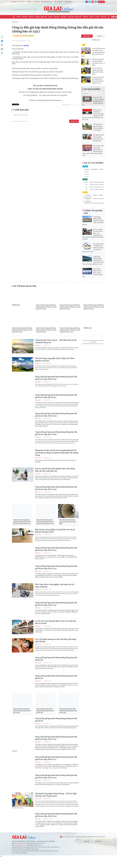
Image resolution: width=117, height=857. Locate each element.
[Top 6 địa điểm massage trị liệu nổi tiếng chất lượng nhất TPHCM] (22, 645)
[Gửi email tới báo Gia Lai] (95, 2)
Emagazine (59, 1)
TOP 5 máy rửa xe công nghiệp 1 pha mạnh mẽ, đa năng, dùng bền (54, 585)
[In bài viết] (2, 53)
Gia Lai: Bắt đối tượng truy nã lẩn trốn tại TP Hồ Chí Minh (97, 71)
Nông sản (85, 166)
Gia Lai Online (24, 837)
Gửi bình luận (74, 121)
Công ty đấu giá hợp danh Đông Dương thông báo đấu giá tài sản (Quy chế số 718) (56, 738)
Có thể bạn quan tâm (24, 286)
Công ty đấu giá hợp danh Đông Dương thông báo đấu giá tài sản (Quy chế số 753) (56, 549)
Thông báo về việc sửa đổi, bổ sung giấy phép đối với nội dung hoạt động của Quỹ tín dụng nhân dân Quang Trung (56, 452)
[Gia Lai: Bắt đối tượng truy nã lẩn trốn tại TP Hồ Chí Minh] (86, 70)
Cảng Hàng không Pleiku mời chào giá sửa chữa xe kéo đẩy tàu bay (93, 220)
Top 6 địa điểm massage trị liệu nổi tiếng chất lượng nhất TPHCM (55, 640)
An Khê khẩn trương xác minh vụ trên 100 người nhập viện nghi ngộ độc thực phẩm (93, 52)
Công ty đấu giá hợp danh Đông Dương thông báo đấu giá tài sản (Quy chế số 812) (70, 307)
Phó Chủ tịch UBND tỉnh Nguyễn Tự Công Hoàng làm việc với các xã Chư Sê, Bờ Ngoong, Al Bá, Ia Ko (93, 114)
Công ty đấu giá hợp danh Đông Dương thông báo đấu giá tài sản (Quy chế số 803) (46, 330)
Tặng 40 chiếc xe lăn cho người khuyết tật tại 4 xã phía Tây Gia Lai (93, 101)
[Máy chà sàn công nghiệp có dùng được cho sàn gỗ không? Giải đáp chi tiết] (22, 535)
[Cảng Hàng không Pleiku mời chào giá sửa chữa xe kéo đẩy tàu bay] (87, 219)
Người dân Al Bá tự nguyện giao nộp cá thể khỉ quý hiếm (98, 138)
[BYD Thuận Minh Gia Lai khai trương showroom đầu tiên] (87, 271)
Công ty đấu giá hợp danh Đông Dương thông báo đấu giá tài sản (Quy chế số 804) (22, 330)
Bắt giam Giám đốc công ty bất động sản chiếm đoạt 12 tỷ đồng (98, 62)
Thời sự (18, 16)
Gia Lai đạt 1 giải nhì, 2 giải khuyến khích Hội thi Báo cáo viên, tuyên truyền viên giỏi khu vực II (92, 150)
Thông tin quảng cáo (93, 211)
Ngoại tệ (85, 179)
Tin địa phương (92, 89)
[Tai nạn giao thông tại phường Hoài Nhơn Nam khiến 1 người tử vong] (86, 79)
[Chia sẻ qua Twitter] (2, 45)
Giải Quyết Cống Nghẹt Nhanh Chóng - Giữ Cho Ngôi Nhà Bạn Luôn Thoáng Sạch (56, 795)
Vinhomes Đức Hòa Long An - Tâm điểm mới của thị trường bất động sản (55, 341)
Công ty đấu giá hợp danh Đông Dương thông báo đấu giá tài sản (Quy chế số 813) (46, 307)
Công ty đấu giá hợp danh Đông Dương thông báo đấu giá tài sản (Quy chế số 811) (94, 307)
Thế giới (24, 16)
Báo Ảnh (22, 1)
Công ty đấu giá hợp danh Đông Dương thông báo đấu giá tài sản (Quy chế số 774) (56, 488)
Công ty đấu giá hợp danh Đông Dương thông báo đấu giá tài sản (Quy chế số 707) (56, 776)
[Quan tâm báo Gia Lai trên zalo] (89, 2)
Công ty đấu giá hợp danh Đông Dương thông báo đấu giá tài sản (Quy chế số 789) (56, 433)
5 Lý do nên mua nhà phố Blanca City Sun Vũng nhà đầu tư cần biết (55, 622)
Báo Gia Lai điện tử (58, 9)
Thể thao (103, 16)
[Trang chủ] (14, 17)
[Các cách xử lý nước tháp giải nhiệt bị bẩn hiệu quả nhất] (68, 511)
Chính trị (31, 16)
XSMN (102, 340)
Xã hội (97, 16)
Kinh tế (50, 16)
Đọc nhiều (87, 36)
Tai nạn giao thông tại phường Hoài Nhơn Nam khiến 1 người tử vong (98, 80)
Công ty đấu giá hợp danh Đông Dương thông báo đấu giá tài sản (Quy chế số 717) (56, 758)
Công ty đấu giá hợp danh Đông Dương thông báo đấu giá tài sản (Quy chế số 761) (45, 521)
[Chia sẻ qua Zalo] (2, 41)
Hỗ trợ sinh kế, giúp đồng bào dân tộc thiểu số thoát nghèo (98, 127)
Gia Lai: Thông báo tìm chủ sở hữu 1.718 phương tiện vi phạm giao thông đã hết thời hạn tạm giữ (92, 234)
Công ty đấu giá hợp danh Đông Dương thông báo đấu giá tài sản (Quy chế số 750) (56, 567)
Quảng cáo (15, 22)
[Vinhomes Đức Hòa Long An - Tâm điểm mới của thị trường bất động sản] (22, 346)
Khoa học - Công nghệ (74, 16)
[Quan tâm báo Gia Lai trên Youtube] (92, 2)
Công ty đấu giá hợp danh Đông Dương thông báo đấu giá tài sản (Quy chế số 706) (56, 815)
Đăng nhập (101, 1)
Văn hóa (85, 16)
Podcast (37, 1)
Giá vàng (85, 192)
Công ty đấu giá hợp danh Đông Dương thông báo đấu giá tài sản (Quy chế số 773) (22, 521)
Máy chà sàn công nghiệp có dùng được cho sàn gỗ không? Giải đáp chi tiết (55, 531)
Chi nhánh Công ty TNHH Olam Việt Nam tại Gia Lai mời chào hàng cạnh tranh (93, 247)
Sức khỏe (64, 16)
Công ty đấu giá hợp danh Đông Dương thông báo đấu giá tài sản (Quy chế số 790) (56, 414)
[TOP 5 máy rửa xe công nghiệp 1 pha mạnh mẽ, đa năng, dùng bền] (22, 590)
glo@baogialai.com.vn (21, 845)
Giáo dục (57, 16)
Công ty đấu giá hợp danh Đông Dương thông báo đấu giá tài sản (56, 659)
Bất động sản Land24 (95, 340)
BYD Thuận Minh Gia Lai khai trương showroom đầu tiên (92, 272)
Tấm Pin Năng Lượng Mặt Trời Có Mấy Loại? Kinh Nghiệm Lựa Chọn (54, 359)
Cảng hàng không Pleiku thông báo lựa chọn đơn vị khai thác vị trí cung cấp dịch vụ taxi (93, 260)
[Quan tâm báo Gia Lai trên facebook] (86, 2)
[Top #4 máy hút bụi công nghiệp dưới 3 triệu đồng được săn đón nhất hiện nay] (22, 474)
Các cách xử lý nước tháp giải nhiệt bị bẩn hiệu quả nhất (67, 521)
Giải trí (92, 16)
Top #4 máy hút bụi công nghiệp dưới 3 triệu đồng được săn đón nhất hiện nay (55, 470)
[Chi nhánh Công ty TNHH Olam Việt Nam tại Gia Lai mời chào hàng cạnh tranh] (87, 246)
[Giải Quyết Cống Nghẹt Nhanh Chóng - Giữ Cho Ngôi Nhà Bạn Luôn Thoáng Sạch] (22, 799)
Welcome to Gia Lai (48, 1)
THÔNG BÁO (96, 40)
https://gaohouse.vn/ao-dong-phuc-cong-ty (93, 343)
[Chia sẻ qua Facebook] (2, 37)
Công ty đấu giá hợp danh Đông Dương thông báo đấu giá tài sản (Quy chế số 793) (56, 378)
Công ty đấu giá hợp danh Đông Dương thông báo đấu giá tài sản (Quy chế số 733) (56, 604)
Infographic (68, 1)
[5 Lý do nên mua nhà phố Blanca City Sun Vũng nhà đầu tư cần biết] (22, 627)
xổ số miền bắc (85, 340)
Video (15, 1)
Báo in (30, 1)
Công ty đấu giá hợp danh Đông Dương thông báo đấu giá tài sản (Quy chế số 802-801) (70, 330)
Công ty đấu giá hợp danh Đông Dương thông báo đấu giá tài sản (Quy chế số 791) (56, 396)
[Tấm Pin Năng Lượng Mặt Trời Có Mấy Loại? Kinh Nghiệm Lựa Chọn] (22, 364)
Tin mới (99, 36)
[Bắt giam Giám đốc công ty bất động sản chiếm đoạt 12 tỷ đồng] (86, 61)
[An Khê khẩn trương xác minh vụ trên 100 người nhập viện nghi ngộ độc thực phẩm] (86, 50)
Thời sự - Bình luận (41, 16)
